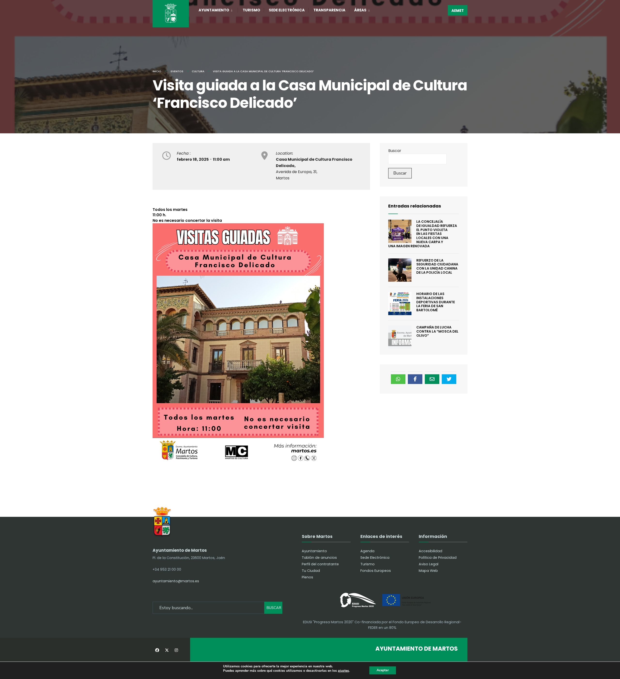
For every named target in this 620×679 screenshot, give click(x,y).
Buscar (394, 150)
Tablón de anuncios (319, 557)
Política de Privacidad (438, 557)
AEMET (457, 10)
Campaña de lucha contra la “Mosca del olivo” (437, 331)
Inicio (157, 71)
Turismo (251, 10)
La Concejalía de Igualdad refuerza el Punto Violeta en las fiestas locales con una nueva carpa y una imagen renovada (422, 233)
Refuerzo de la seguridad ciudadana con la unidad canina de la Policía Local (437, 266)
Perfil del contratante (320, 564)
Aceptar (383, 670)
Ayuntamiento (214, 10)
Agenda (367, 551)
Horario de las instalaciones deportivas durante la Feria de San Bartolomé (435, 301)
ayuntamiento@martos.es (176, 581)
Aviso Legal (428, 564)
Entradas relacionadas (414, 206)
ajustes (343, 671)
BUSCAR (273, 607)
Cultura (198, 71)
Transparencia (329, 10)
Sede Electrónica (287, 10)
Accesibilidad (430, 551)
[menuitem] (218, 9)
